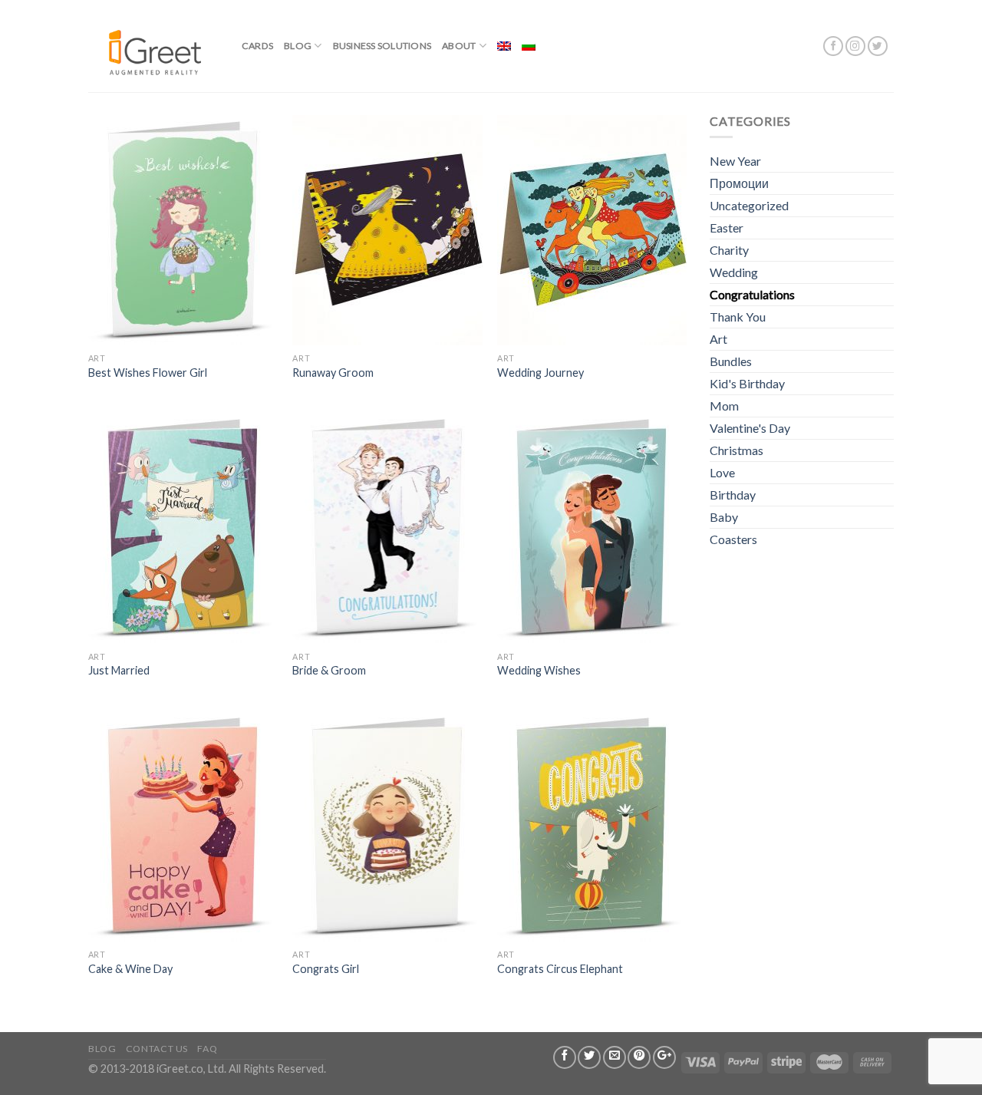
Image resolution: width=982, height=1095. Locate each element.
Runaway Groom (333, 372)
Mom (724, 405)
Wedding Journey (540, 372)
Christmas (736, 450)
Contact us (157, 1048)
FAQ (207, 1048)
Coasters (733, 539)
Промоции (739, 183)
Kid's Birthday (747, 383)
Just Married (119, 670)
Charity (729, 249)
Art (718, 338)
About (459, 45)
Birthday (733, 494)
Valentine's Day (750, 428)
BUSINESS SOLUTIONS (382, 45)
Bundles (731, 361)
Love (722, 472)
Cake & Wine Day (130, 968)
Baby (724, 517)
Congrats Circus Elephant (560, 968)
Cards (257, 45)
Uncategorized (749, 205)
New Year (735, 160)
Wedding (734, 272)
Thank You (738, 316)
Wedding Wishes (539, 670)
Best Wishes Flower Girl (147, 372)
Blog (297, 45)
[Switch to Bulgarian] (528, 46)
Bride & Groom (329, 670)
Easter (726, 227)
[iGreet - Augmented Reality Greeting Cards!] (153, 46)
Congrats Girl (325, 968)
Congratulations (752, 294)
